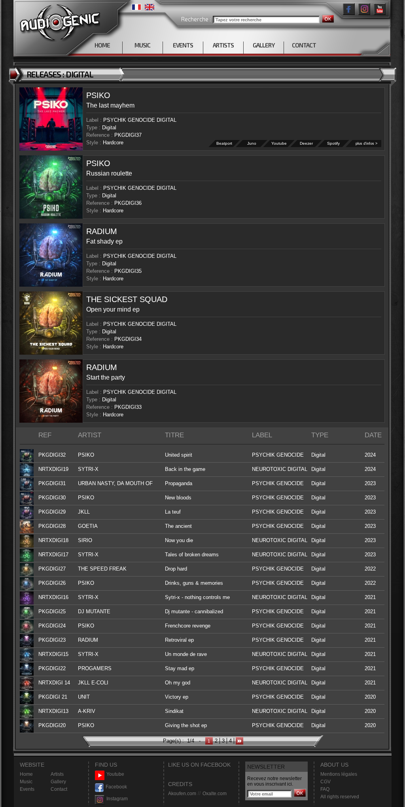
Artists (57, 774)
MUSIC (142, 45)
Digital (109, 127)
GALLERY (263, 45)
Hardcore (113, 143)
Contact (59, 789)
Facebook (116, 787)
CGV (325, 781)
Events (27, 789)
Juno (251, 143)
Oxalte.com (214, 793)
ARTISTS (223, 45)
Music (26, 781)
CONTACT (304, 45)
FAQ (324, 789)
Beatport (224, 143)
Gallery (58, 781)
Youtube (279, 143)
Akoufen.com (182, 793)
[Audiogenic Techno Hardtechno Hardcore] (58, 21)
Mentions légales (338, 774)
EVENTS (183, 45)
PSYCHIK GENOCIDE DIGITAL (139, 120)
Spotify (333, 143)
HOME (102, 45)
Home (26, 774)
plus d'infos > (366, 144)
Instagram (117, 798)
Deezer (306, 143)
